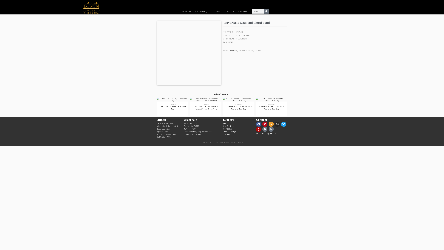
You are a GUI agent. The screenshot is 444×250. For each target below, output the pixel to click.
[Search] (266, 11)
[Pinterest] (264, 124)
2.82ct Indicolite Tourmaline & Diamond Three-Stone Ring (205, 107)
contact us (233, 50)
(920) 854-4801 (190, 129)
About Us (230, 11)
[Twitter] (283, 124)
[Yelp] (258, 129)
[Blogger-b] (264, 129)
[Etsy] (271, 129)
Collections (186, 11)
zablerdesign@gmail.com (266, 133)
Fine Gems (173, 104)
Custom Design (201, 11)
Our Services (217, 11)
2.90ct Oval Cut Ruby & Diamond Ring (172, 107)
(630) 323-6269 (163, 129)
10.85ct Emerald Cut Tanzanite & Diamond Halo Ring (238, 107)
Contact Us (243, 11)
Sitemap (226, 134)
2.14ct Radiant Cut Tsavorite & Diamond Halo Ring (271, 107)
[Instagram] (271, 124)
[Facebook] (258, 124)
